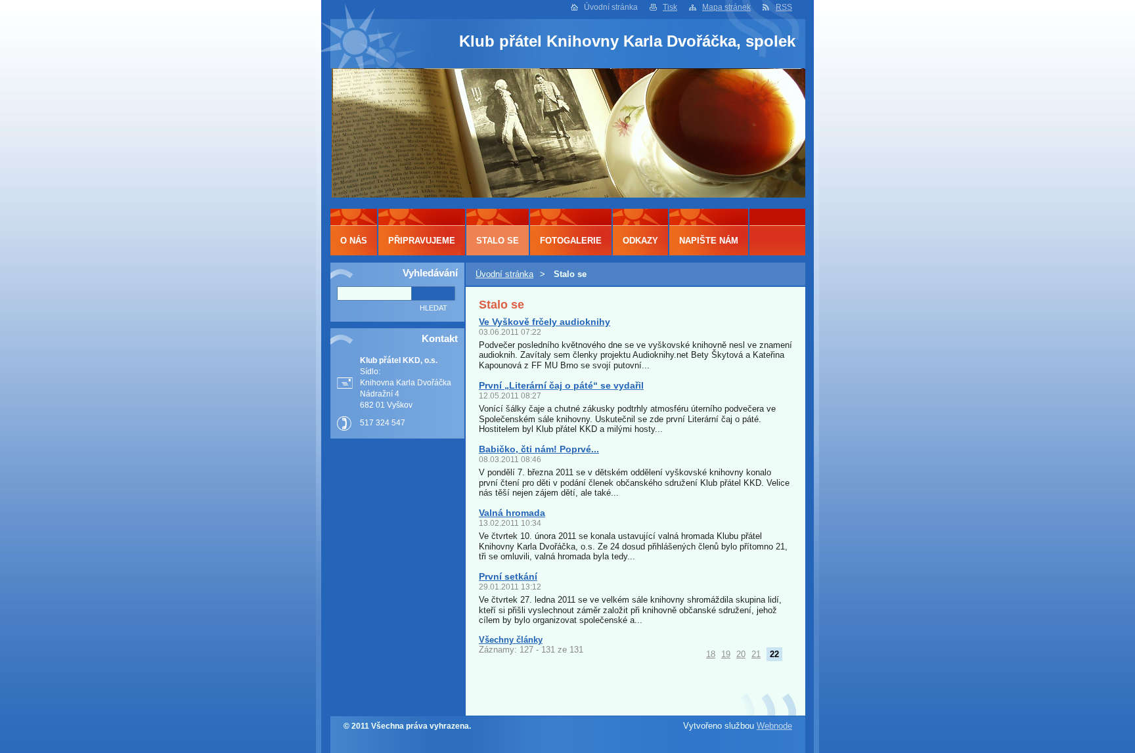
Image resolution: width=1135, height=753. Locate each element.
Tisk (670, 7)
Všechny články (511, 640)
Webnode (774, 726)
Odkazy (640, 241)
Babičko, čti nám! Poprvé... (539, 449)
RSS (784, 7)
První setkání (508, 576)
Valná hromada (512, 512)
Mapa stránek (726, 7)
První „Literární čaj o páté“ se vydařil (561, 385)
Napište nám (708, 241)
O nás (353, 241)
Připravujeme (421, 241)
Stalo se (497, 241)
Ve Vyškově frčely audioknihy (544, 321)
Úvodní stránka (504, 274)
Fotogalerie (571, 241)
